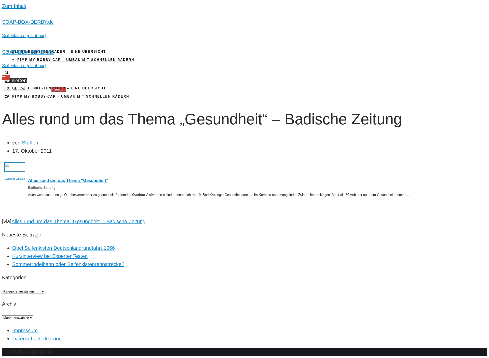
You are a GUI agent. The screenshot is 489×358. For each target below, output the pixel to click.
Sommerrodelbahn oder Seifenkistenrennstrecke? (68, 264)
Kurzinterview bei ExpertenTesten (50, 256)
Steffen (30, 142)
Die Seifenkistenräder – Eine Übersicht (59, 52)
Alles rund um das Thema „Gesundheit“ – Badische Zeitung (78, 221)
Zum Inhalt (14, 6)
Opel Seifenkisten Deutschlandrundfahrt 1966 (63, 248)
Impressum (25, 330)
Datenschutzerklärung (37, 338)
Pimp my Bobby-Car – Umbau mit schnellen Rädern (75, 60)
